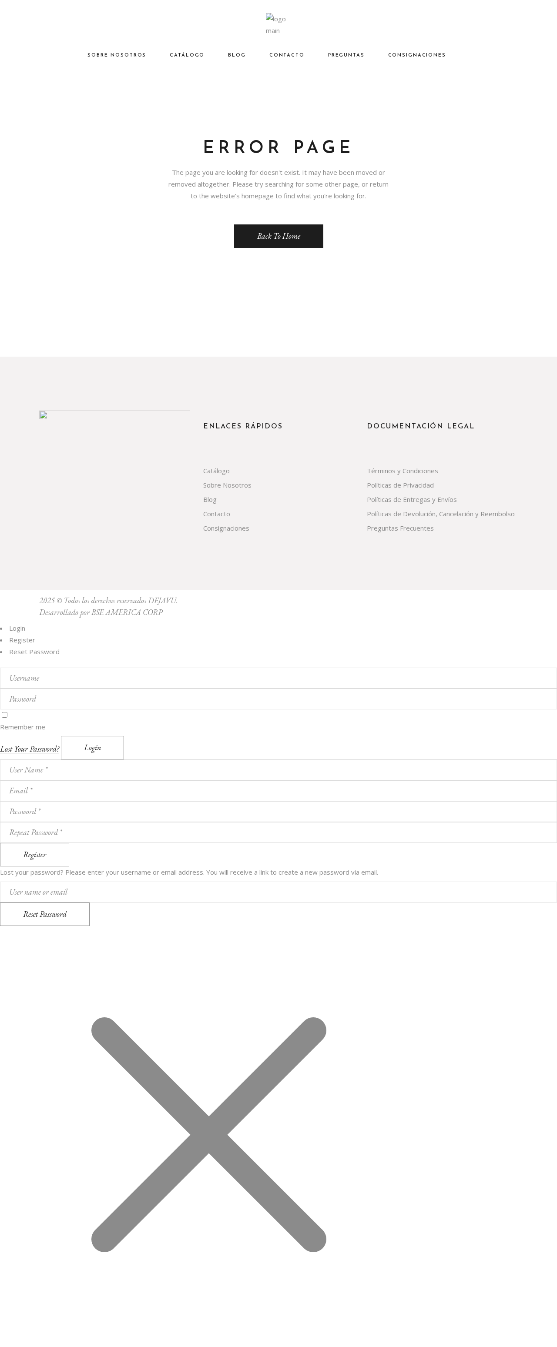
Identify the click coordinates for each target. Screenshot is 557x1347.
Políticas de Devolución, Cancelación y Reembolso (441, 513)
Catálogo (216, 470)
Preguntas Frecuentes (400, 528)
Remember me (22, 726)
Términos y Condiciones (402, 470)
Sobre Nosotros (227, 485)
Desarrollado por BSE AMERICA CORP (100, 612)
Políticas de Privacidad (400, 485)
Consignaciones (226, 528)
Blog (210, 499)
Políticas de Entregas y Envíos (412, 499)
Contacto (216, 513)
